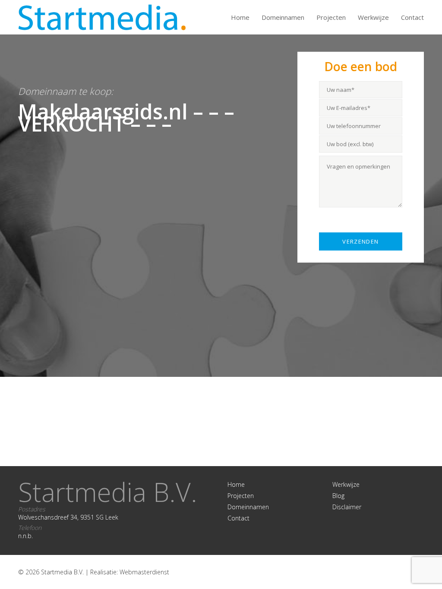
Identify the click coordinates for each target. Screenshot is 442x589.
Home (240, 17)
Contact (412, 17)
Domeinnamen (283, 17)
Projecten (331, 17)
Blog (338, 496)
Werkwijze (373, 17)
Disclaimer (346, 507)
